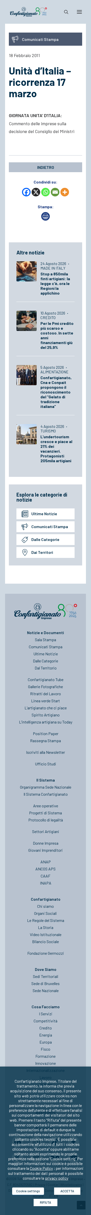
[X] (36, 192)
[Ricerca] (64, 12)
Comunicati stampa (49, 526)
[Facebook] (26, 192)
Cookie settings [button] (28, 1191)
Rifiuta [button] (45, 1202)
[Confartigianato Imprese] (28, 12)
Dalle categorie (45, 539)
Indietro (45, 167)
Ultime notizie (44, 513)
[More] (64, 192)
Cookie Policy (41, 1168)
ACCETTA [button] (67, 1191)
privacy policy (56, 1178)
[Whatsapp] (45, 192)
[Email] (55, 192)
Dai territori (42, 552)
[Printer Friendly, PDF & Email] (45, 219)
